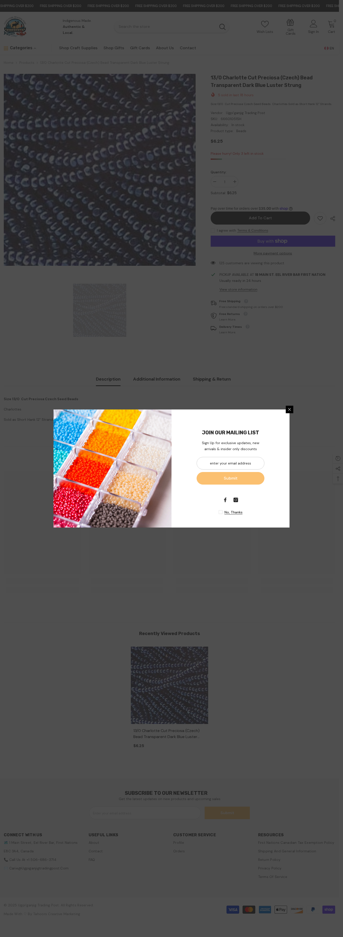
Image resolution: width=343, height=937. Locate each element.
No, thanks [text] (233, 512)
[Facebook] (225, 500)
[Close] (289, 409)
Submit (231, 478)
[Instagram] (236, 500)
